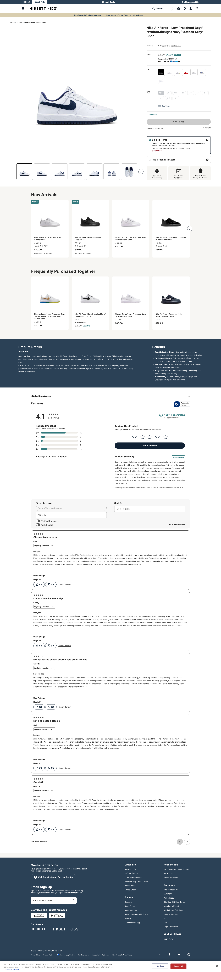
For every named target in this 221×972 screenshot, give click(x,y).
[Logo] (41, 8)
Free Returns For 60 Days (117, 15)
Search (160, 8)
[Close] (217, 966)
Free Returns (151, 128)
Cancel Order (130, 890)
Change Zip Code (185, 148)
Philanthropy (169, 898)
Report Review (64, 584)
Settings (160, 966)
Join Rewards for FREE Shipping (177, 869)
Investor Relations (171, 914)
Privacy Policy (75, 893)
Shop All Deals (108, 2)
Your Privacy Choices (67, 955)
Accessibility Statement (100, 955)
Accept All (178, 966)
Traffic (166, 922)
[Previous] (12, 171)
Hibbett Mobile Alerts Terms (122, 955)
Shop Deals (138, 15)
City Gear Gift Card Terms (174, 902)
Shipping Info (130, 869)
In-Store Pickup (131, 873)
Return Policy (130, 885)
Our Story (168, 894)
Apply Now (168, 939)
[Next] (140, 171)
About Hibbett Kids (171, 890)
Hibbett (27, 2)
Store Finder (130, 906)
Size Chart (165, 106)
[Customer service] (178, 8)
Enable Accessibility (191, 2)
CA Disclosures (83, 955)
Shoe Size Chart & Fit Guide (136, 914)
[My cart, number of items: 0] (197, 8)
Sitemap (128, 918)
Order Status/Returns (133, 877)
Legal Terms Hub (171, 926)
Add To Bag (178, 121)
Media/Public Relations (173, 910)
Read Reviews (176, 46)
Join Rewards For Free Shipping (87, 15)
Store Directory (131, 910)
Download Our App (132, 922)
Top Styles (20, 22)
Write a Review (149, 445)
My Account (169, 873)
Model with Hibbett (171, 906)
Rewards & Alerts (171, 877)
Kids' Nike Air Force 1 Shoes (35, 22)
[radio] (161, 72)
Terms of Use (35, 955)
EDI (165, 918)
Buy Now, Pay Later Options (136, 881)
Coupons (128, 902)
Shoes (12, 22)
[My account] (190, 8)
